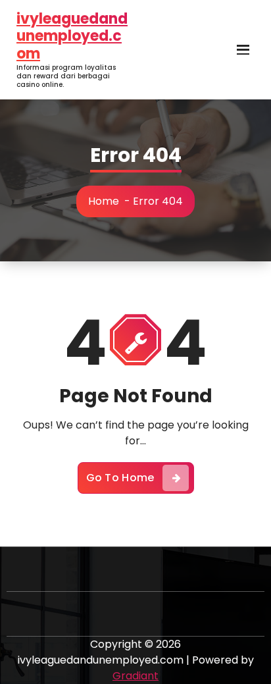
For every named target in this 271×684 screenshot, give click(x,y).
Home (103, 201)
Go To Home (120, 477)
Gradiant (135, 675)
